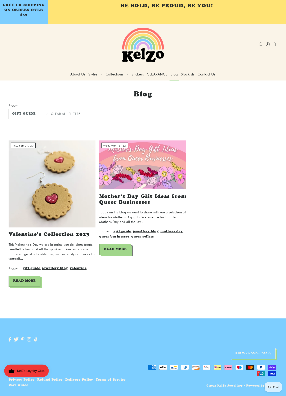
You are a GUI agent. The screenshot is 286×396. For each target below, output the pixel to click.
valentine (78, 268)
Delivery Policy (79, 380)
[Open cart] (275, 45)
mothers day (171, 231)
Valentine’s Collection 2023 (49, 234)
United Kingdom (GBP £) (253, 353)
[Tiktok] (35, 339)
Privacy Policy (22, 380)
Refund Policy (50, 380)
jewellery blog (55, 268)
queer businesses (114, 236)
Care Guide (18, 385)
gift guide (24, 114)
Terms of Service (110, 380)
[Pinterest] (22, 339)
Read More (24, 281)
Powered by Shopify (261, 386)
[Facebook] (10, 339)
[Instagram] (29, 339)
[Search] (261, 45)
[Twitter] (16, 339)
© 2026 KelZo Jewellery (224, 386)
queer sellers (142, 236)
